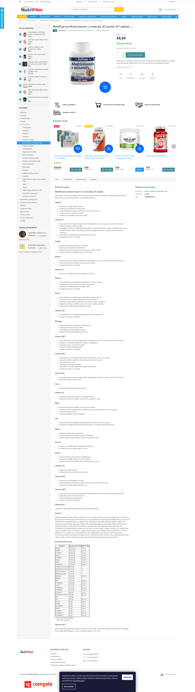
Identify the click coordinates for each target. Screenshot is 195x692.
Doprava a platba (108, 2)
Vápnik (25, 187)
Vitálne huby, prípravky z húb (32, 190)
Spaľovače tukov (26, 208)
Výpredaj (23, 112)
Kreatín (22, 121)
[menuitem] (22, 16)
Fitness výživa (25, 215)
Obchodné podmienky (58, 662)
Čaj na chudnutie (28, 164)
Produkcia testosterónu (28, 202)
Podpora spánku (28, 146)
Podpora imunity (28, 140)
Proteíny (23, 115)
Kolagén (25, 170)
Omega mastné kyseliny (31, 158)
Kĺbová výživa (25, 212)
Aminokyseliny (25, 118)
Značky (22, 221)
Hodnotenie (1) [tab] (81, 179)
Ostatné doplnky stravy (31, 173)
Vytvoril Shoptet (170, 674)
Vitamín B (26, 131)
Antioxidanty (27, 127)
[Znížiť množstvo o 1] (125, 56)
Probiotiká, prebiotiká (30, 193)
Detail (139, 170)
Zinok (24, 184)
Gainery (22, 205)
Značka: (102, 30)
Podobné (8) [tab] (67, 179)
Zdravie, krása (25, 124)
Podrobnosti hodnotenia (85, 30)
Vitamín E (26, 137)
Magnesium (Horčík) (29, 152)
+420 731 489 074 (92, 657)
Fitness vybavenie (26, 218)
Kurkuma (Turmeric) (29, 196)
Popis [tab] (57, 179)
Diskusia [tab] (93, 179)
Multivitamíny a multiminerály (32, 143)
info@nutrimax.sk (92, 654)
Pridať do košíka (137, 55)
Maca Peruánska (28, 155)
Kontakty (79, 2)
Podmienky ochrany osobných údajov (63, 665)
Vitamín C (26, 134)
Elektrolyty (26, 167)
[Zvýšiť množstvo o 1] (125, 53)
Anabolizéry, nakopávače (28, 199)
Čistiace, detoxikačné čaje (31, 161)
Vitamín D (26, 176)
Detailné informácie (123, 67)
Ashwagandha (27, 149)
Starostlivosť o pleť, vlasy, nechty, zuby (34, 180)
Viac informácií (78, 681)
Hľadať (119, 9)
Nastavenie (69, 686)
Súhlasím (127, 677)
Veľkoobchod (92, 2)
